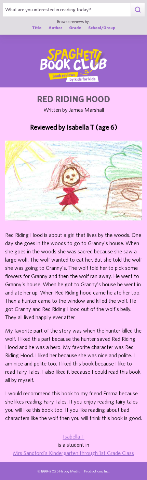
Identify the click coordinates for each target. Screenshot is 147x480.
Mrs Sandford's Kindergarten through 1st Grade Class (73, 453)
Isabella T (73, 436)
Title (37, 27)
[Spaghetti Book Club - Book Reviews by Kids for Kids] (73, 65)
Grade (75, 27)
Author (55, 27)
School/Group (101, 27)
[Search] (138, 9)
